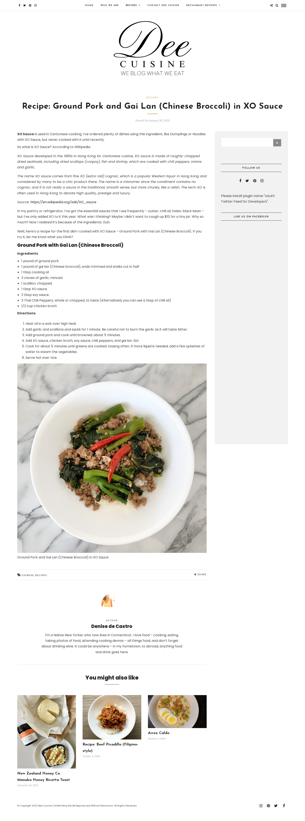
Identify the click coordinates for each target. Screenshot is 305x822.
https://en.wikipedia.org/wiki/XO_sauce (63, 202)
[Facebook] (240, 181)
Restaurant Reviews (201, 5)
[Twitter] (247, 181)
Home (89, 5)
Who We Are (109, 5)
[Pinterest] (30, 5)
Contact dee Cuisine (163, 5)
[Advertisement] (252, 374)
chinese (28, 575)
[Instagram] (35, 5)
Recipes (131, 5)
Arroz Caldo (159, 733)
